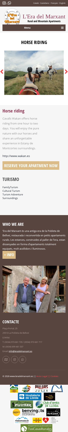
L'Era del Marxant (44, 18)
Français (54, 3)
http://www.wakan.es (16, 156)
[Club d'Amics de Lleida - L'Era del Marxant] (48, 404)
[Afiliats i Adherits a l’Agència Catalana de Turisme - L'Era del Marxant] (45, 419)
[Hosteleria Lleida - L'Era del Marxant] (29, 396)
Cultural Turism (11, 191)
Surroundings (10, 198)
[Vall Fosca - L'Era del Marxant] (57, 388)
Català (36, 3)
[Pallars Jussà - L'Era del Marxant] (42, 388)
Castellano (44, 3)
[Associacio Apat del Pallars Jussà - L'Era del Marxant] (49, 396)
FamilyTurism (10, 187)
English (62, 3)
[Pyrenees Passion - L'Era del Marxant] (22, 419)
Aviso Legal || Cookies (47, 376)
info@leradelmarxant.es (20, 351)
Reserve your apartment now (31, 165)
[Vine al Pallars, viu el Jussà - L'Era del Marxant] (53, 412)
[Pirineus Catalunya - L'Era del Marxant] (14, 388)
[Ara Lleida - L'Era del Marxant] (26, 388)
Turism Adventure (12, 194)
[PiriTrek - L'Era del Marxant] (22, 404)
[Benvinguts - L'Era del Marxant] (28, 412)
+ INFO (9, 254)
